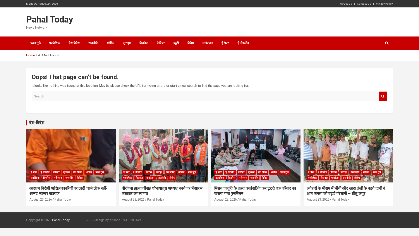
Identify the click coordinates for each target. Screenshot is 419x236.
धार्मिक (110, 43)
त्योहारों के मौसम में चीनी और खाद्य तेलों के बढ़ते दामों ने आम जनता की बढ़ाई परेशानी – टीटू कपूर (346, 191)
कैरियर (161, 43)
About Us (346, 3)
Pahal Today (49, 19)
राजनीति (93, 43)
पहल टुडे (36, 43)
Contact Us (364, 3)
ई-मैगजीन (243, 43)
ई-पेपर (225, 43)
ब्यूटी (176, 43)
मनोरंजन (208, 43)
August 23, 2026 (40, 199)
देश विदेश (74, 43)
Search (383, 96)
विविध (190, 43)
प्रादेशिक (54, 43)
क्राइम (127, 43)
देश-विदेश (36, 122)
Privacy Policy (384, 3)
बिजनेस (143, 43)
